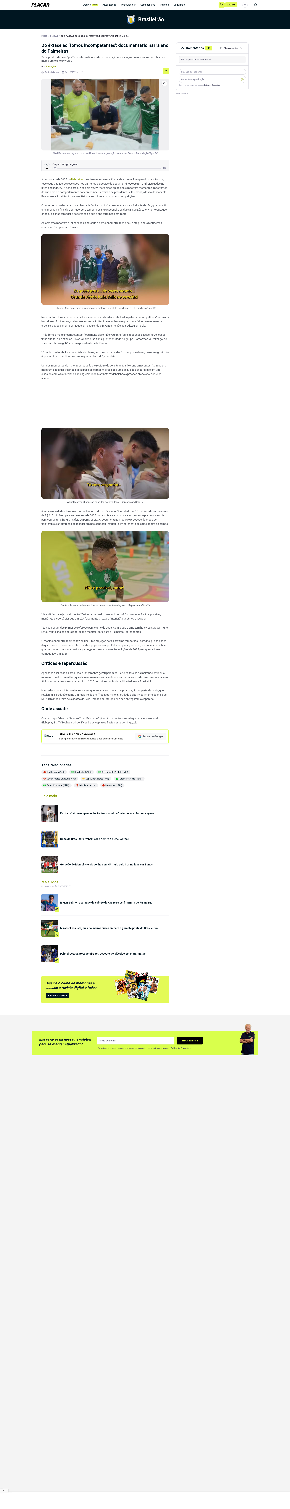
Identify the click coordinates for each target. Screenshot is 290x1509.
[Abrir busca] (256, 5)
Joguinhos (179, 4)
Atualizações (109, 4)
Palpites (164, 4)
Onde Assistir (128, 4)
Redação (51, 66)
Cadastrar (216, 85)
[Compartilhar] (166, 71)
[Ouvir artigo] (47, 166)
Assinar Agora (57, 995)
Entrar (206, 85)
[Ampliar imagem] (105, 114)
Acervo (90, 4)
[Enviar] (242, 79)
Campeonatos (147, 4)
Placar (54, 36)
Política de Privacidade (181, 1048)
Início (44, 36)
